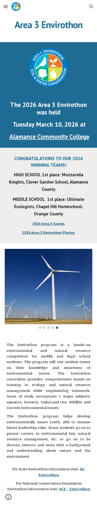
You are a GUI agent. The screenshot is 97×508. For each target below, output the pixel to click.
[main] (48, 25)
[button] (5, 6)
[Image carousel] (48, 289)
